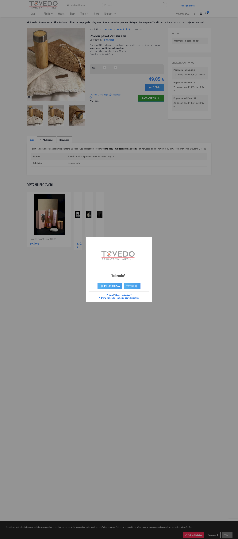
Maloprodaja (112, 286)
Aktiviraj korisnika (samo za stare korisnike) (119, 298)
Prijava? (110, 295)
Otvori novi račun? (123, 295)
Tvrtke (130, 286)
